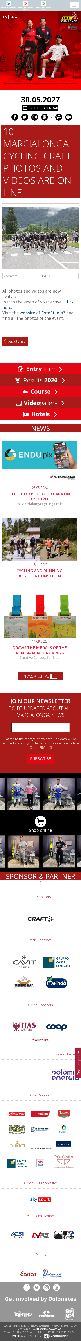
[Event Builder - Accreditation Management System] (55, 1335)
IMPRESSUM (19, 1335)
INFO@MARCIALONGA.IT (50, 1328)
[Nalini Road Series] (69, 28)
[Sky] (40, 1202)
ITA (4, 16)
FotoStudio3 (53, 312)
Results (40, 380)
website (27, 312)
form (41, 369)
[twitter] (24, 117)
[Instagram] (34, 117)
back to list (16, 341)
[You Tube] (44, 117)
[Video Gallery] (68, 117)
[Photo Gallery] (58, 117)
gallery (41, 403)
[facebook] (14, 117)
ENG (13, 16)
